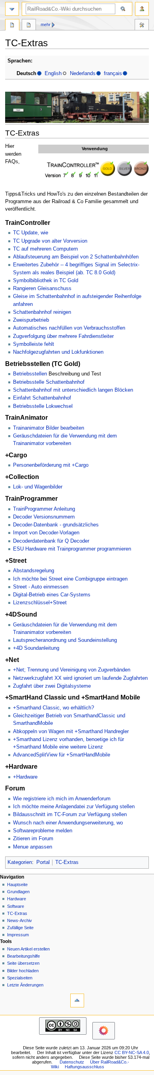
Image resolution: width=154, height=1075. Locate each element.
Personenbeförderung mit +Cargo (50, 465)
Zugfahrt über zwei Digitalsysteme (52, 686)
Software (15, 906)
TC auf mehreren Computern (45, 249)
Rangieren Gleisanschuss (42, 288)
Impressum (18, 934)
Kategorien (20, 862)
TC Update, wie (30, 233)
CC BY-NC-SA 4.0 (132, 1052)
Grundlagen (18, 891)
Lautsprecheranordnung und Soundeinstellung (65, 640)
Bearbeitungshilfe (23, 956)
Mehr (46, 24)
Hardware (16, 898)
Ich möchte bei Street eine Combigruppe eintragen (70, 579)
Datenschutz (72, 1062)
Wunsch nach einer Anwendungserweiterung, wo (68, 823)
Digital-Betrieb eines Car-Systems (51, 595)
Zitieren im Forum (33, 838)
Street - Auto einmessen (40, 587)
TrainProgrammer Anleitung (44, 509)
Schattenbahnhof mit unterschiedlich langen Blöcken (73, 390)
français (113, 73)
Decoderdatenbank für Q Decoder (51, 541)
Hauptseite (17, 884)
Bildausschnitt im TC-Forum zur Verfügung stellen (70, 814)
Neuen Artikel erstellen (28, 949)
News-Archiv (19, 920)
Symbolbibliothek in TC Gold (45, 280)
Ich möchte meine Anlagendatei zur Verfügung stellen (74, 806)
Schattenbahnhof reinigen (42, 312)
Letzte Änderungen (25, 985)
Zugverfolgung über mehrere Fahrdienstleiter (63, 336)
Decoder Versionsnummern (44, 517)
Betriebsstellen (30, 374)
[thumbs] (95, 169)
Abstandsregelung (33, 570)
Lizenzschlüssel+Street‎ (40, 602)
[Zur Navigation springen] (12, 9)
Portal (43, 862)
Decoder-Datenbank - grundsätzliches (56, 525)
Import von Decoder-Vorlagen (46, 533)
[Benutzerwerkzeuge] (142, 9)
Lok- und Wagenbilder (37, 487)
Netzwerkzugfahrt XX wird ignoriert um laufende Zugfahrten (80, 678)
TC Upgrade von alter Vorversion (50, 241)
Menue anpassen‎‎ (32, 847)
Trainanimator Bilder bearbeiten (48, 428)
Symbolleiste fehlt (33, 344)
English (53, 73)
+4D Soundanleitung (36, 648)
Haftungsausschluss (84, 1066)
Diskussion (29, 25)
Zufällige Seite (20, 927)
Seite (12, 25)
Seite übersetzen (23, 963)
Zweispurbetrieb (31, 320)
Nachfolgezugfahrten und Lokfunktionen (58, 352)
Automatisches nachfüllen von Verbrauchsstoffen (69, 328)
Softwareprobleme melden (42, 831)
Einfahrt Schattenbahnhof (42, 398)
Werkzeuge (141, 25)
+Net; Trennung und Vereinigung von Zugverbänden (71, 670)
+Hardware (25, 777)
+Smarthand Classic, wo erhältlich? (53, 708)
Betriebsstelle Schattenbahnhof (49, 382)
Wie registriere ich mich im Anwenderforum (62, 799)
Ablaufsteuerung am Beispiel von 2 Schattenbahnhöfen (76, 257)
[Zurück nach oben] (77, 1000)
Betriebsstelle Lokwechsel (43, 406)
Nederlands (83, 73)
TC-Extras (67, 862)
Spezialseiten (19, 977)
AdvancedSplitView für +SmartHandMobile (61, 755)
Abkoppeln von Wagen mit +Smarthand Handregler (71, 731)
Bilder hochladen (23, 970)
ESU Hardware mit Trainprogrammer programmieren (72, 549)
